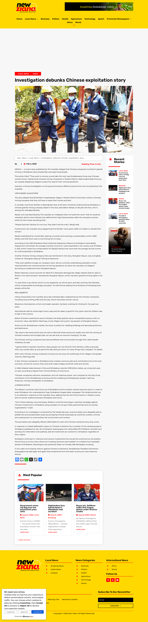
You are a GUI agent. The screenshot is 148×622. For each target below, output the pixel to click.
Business (45, 19)
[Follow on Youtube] (117, 580)
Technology (90, 19)
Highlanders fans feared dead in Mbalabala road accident (56, 508)
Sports (101, 19)
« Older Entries (24, 540)
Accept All (37, 612)
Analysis (54, 573)
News (35, 74)
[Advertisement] (74, 52)
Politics (55, 19)
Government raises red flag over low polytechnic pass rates (29, 508)
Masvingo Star (53, 599)
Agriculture (76, 19)
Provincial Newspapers (118, 19)
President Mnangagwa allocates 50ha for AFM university (124, 219)
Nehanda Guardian (70, 599)
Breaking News (57, 566)
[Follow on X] (113, 580)
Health (65, 19)
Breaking (52, 518)
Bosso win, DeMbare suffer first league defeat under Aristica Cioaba (86, 508)
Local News (30, 19)
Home (19, 19)
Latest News (56, 569)
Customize (11, 612)
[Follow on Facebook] (108, 580)
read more (24, 532)
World (78, 22)
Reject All (24, 612)
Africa (70, 22)
